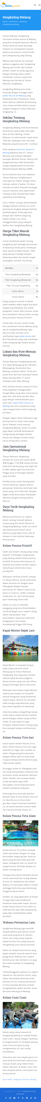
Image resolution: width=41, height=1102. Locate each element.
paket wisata (25, 336)
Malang (33, 1079)
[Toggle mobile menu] (39, 5)
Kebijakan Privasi (29, 1091)
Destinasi (26, 1079)
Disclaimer (21, 1094)
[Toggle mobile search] (35, 5)
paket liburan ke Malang (14, 95)
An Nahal (8, 1079)
